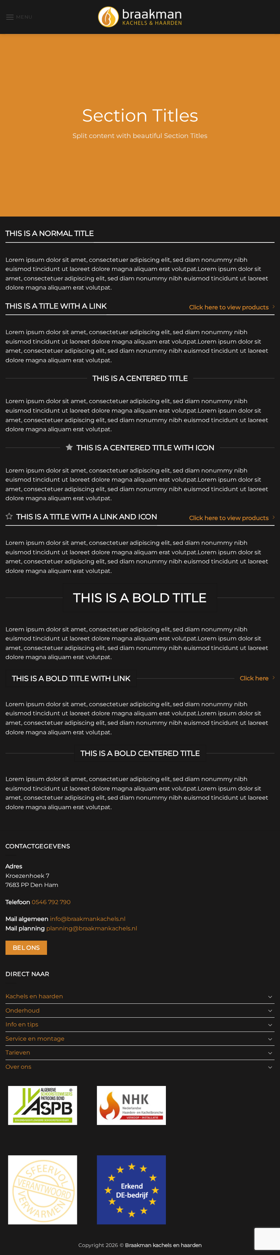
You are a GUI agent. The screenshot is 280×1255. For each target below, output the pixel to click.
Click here (254, 678)
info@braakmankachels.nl (87, 918)
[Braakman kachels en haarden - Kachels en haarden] (140, 16)
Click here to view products (229, 307)
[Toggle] (270, 996)
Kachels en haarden (34, 996)
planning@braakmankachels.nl (91, 928)
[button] (18, 17)
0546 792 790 (51, 902)
